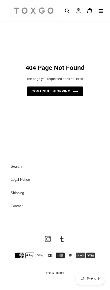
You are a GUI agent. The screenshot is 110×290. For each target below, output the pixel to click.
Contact (17, 206)
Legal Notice (20, 180)
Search (16, 166)
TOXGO (60, 273)
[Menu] (101, 10)
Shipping (17, 193)
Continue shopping (51, 91)
